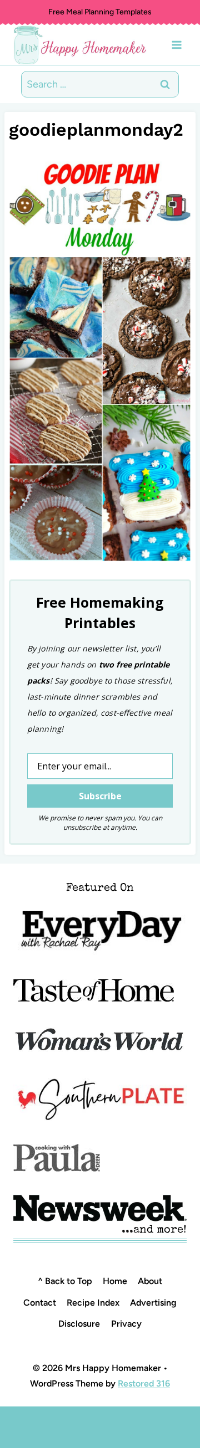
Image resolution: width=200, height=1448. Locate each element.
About (150, 1281)
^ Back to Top (65, 1281)
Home (115, 1281)
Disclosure (79, 1323)
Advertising (153, 1302)
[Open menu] (176, 44)
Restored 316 (144, 1383)
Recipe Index (93, 1302)
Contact (39, 1302)
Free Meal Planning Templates (100, 12)
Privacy (126, 1323)
